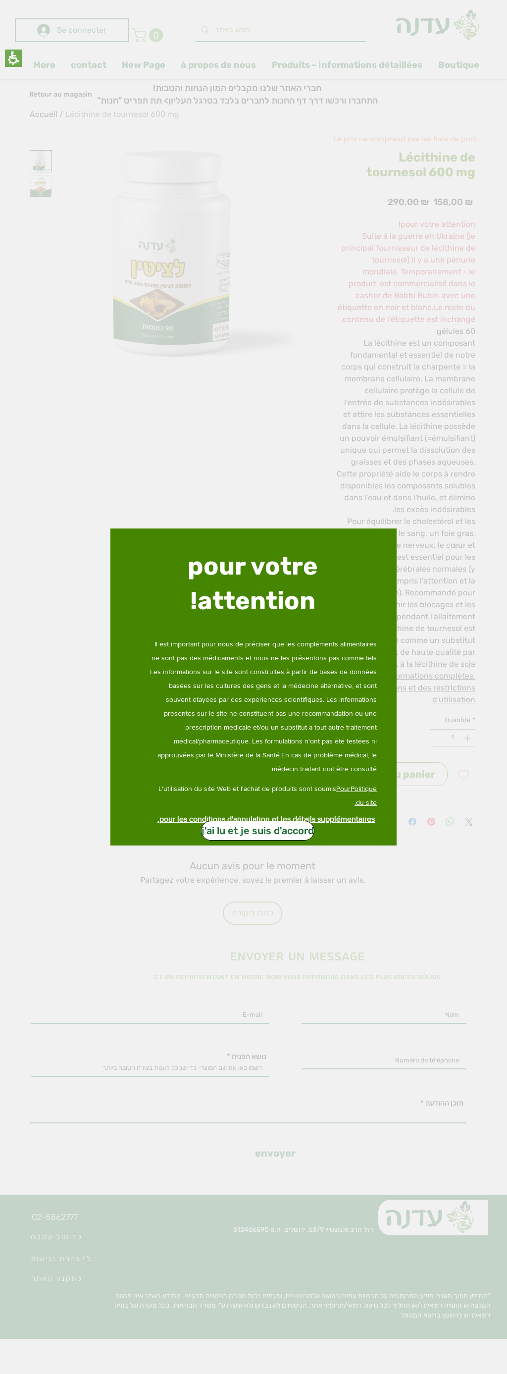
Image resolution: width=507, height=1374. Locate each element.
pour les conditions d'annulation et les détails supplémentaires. (266, 819)
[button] (13, 58)
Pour (343, 789)
